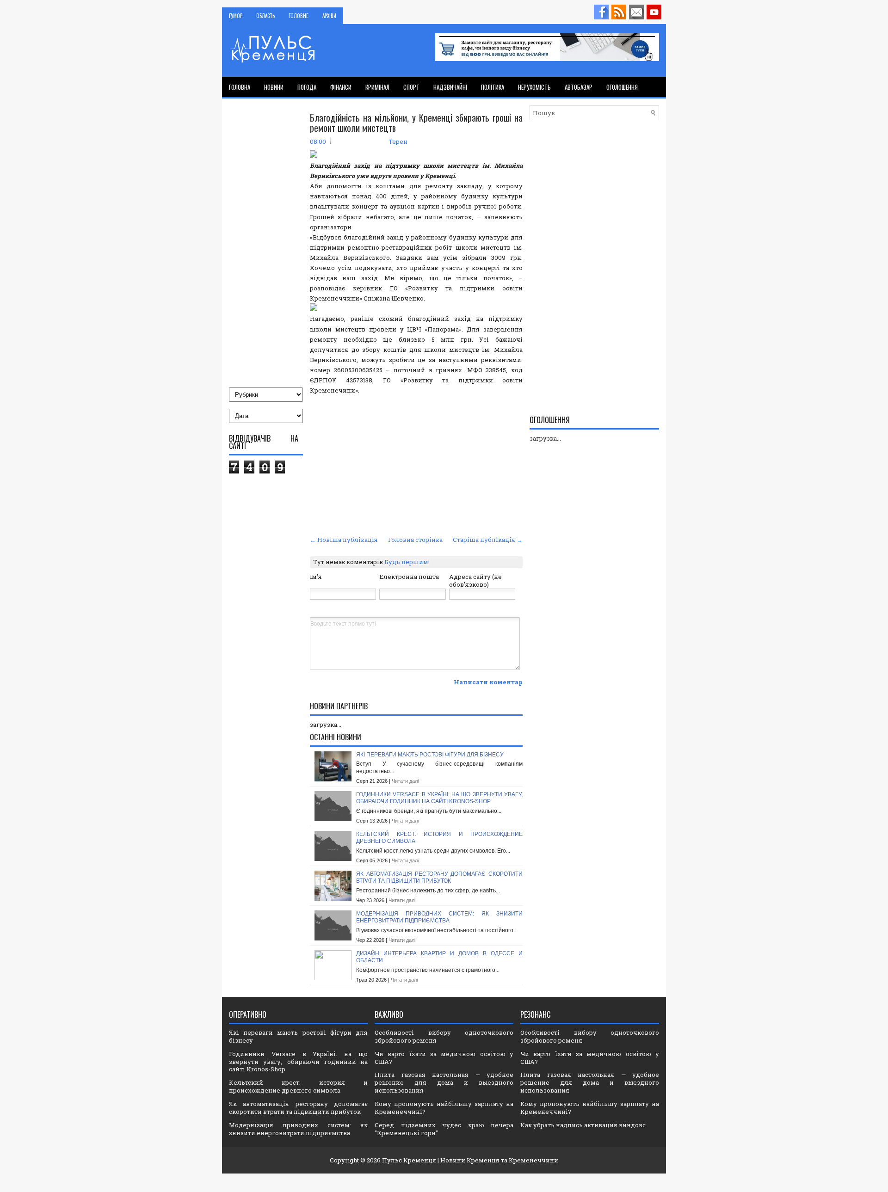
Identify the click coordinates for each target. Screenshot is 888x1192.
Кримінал (377, 87)
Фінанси (341, 87)
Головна (239, 87)
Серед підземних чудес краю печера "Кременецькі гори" (444, 1129)
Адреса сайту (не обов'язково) (475, 580)
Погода (306, 87)
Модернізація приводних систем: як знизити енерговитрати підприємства (439, 917)
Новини (274, 87)
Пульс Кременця (409, 1160)
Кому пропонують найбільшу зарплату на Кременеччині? (444, 1108)
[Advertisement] (416, 463)
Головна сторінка (415, 539)
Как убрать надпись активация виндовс (583, 1125)
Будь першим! (407, 562)
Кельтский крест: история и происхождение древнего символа (298, 1086)
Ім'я (316, 576)
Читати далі (405, 781)
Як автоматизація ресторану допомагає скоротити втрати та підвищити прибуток (439, 878)
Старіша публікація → (488, 539)
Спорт (411, 87)
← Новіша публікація (344, 539)
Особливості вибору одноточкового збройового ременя (444, 1036)
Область (265, 15)
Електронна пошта (409, 576)
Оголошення (622, 87)
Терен (397, 141)
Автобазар (578, 87)
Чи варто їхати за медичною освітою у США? (444, 1058)
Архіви (329, 15)
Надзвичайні (450, 87)
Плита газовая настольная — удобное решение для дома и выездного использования (444, 1082)
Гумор (235, 15)
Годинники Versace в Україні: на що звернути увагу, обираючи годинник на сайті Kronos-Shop (439, 798)
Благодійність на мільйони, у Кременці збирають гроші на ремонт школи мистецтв (416, 122)
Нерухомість (534, 87)
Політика (492, 87)
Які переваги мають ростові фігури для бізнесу (430, 754)
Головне (298, 15)
